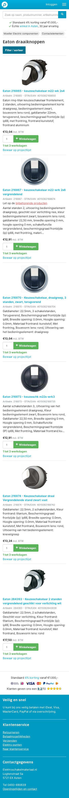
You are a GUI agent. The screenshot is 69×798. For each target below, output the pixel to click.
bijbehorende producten (31, 203)
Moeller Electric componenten (21, 33)
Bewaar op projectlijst (17, 150)
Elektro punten (12, 744)
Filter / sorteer (14, 50)
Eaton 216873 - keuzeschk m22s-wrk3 (29, 396)
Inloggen (51, 4)
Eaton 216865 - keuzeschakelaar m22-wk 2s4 (34, 91)
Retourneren (11, 732)
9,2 (40, 688)
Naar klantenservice (16, 749)
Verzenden (10, 740)
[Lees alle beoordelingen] (54, 688)
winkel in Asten (29, 26)
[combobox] (34, 14)
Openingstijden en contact (20, 789)
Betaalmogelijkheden (16, 736)
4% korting (32, 677)
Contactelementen (52, 33)
